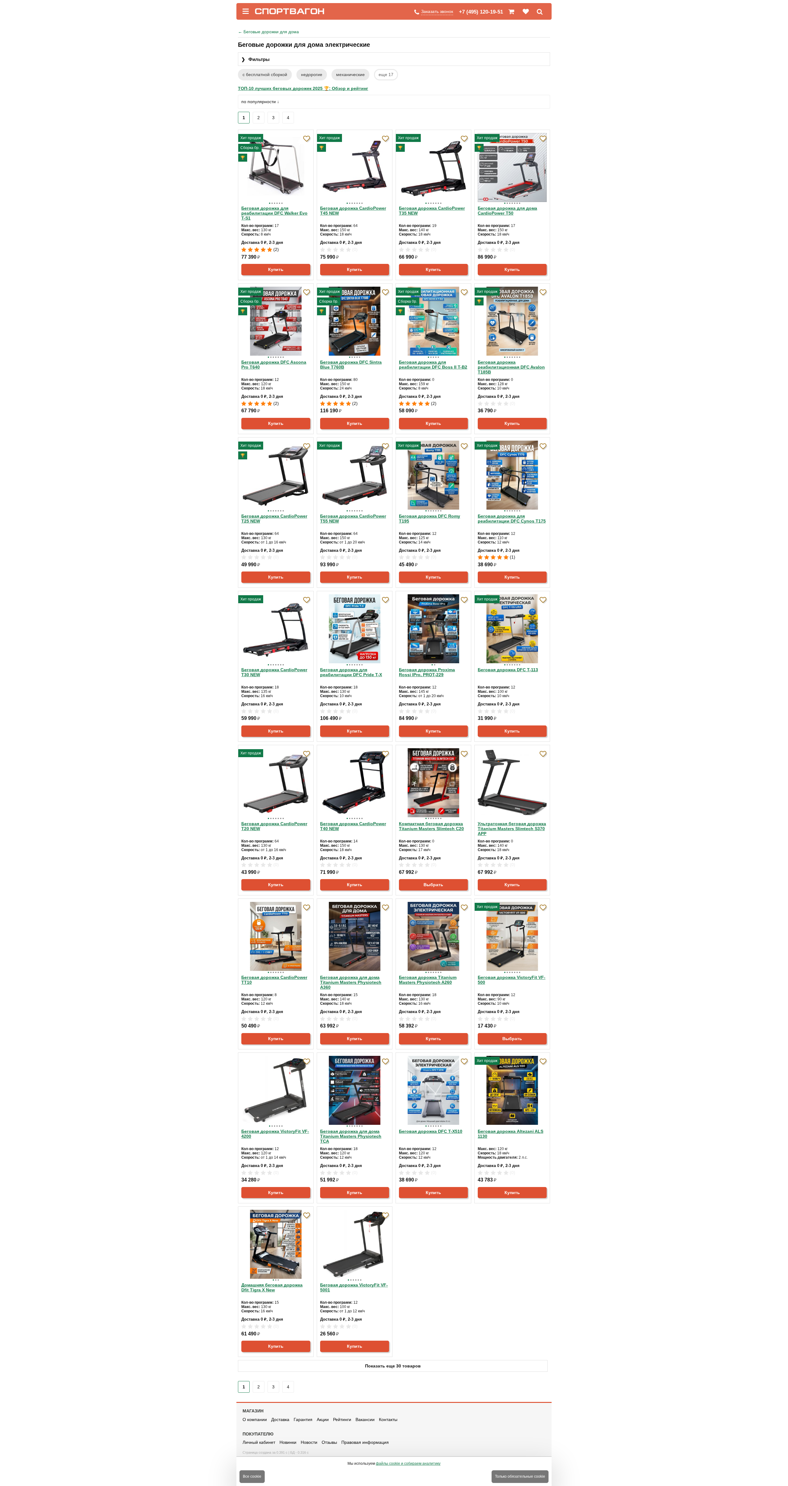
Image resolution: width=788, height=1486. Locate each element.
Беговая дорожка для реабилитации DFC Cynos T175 (512, 518)
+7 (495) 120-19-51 (481, 12)
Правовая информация (365, 1442)
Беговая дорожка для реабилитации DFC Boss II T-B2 (433, 364)
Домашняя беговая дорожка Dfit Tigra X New (272, 1287)
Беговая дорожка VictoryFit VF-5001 (354, 1287)
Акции (323, 1419)
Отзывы (329, 1442)
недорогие (311, 74)
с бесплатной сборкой (265, 74)
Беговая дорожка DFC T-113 (508, 669)
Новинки (287, 1442)
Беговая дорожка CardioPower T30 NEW (274, 672)
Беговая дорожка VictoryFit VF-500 (511, 980)
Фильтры (255, 59)
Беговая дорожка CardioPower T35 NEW (432, 211)
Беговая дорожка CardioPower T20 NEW (274, 826)
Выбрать (433, 884)
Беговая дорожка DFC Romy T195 (429, 518)
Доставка (280, 1419)
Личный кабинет (259, 1442)
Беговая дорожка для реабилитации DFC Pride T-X (351, 672)
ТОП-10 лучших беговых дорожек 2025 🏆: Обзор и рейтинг (303, 88)
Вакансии (365, 1419)
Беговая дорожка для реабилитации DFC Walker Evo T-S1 (274, 213)
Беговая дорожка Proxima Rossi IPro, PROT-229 (427, 672)
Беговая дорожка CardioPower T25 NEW (274, 518)
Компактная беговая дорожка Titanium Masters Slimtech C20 (431, 826)
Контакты (388, 1419)
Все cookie (252, 1476)
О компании (255, 1419)
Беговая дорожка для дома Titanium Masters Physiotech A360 (350, 982)
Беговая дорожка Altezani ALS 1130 (510, 1134)
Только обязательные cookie (520, 1476)
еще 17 (386, 74)
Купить (275, 269)
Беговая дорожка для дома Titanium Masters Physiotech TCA (350, 1136)
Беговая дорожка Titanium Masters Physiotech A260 (427, 980)
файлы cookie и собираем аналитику (408, 1463)
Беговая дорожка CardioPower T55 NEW (353, 518)
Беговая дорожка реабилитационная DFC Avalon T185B (511, 367)
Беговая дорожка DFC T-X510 (430, 1131)
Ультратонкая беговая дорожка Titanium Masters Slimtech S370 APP (512, 828)
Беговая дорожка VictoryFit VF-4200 (275, 1134)
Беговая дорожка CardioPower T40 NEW (353, 826)
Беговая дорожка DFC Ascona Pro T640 (273, 364)
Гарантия (303, 1419)
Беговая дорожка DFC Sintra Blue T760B (351, 364)
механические (350, 74)
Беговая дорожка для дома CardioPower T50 (507, 211)
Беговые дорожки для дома (268, 31)
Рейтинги (342, 1419)
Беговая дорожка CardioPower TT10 (274, 980)
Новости (309, 1442)
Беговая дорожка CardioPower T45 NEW (353, 211)
